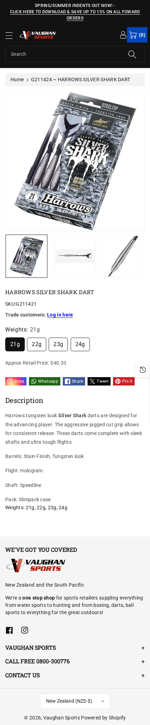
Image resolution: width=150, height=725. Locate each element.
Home (17, 79)
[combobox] (75, 54)
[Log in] (123, 34)
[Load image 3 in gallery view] (123, 256)
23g (58, 344)
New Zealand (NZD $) (69, 701)
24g (80, 344)
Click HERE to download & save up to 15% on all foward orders (75, 15)
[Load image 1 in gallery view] (26, 256)
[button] (12, 35)
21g (15, 344)
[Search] (132, 54)
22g (37, 344)
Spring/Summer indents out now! (73, 5)
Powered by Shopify (103, 717)
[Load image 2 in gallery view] (75, 256)
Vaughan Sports (61, 717)
